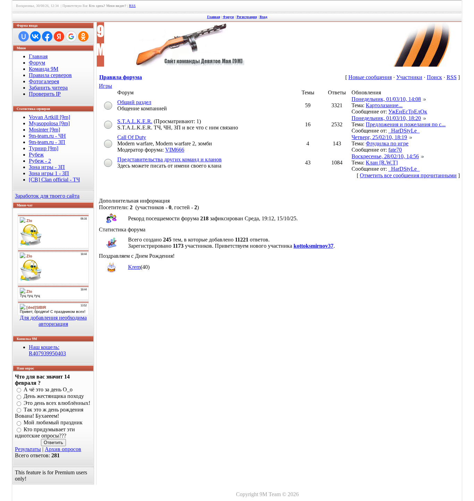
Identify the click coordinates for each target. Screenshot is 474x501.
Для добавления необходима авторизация (53, 321)
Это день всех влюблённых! (57, 403)
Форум (228, 17)
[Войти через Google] (71, 36)
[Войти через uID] (23, 36)
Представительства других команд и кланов (169, 159)
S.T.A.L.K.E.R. (134, 121)
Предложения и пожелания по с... (406, 124)
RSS (132, 6)
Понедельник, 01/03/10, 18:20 (386, 118)
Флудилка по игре (387, 143)
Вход (263, 17)
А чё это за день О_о (48, 389)
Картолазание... (384, 105)
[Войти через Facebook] (47, 36)
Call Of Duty (131, 137)
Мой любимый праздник (53, 423)
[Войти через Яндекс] (59, 36)
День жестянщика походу (54, 396)
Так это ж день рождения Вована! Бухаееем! (49, 413)
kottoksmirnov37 (313, 246)
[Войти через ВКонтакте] (35, 36)
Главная (213, 17)
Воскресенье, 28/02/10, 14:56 (385, 156)
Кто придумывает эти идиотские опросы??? (45, 432)
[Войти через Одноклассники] (83, 36)
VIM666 (174, 150)
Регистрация (247, 17)
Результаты (28, 449)
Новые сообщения (370, 77)
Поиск (434, 77)
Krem (134, 267)
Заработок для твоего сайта (47, 196)
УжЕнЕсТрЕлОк (407, 111)
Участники (409, 77)
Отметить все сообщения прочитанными (408, 175)
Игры (105, 86)
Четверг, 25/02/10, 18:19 (379, 137)
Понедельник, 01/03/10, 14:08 (386, 99)
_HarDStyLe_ (404, 131)
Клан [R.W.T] (382, 162)
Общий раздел (134, 102)
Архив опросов (63, 449)
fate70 (395, 150)
